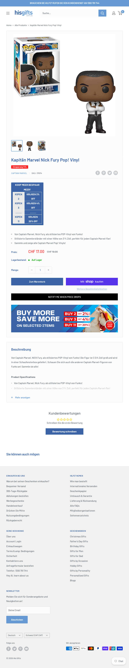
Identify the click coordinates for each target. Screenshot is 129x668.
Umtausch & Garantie (81, 495)
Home (8, 25)
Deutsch (11, 635)
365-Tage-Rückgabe (16, 491)
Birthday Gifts (77, 546)
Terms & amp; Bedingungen (20, 551)
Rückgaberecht (14, 520)
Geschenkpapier (78, 491)
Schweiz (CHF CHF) (34, 635)
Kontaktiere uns (14, 560)
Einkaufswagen (14, 546)
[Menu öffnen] (7, 13)
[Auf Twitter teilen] (109, 172)
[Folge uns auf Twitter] (14, 649)
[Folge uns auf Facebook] (8, 649)
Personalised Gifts (79, 575)
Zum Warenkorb (37, 281)
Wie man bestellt (78, 481)
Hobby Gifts (76, 565)
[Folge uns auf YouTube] (26, 649)
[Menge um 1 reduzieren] (31, 270)
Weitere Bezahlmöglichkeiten (92, 288)
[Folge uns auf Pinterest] (20, 649)
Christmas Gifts (78, 536)
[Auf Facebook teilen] (97, 172)
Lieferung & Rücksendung (83, 500)
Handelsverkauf (14, 505)
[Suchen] (102, 13)
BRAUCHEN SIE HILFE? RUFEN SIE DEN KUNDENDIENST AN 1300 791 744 (64, 3)
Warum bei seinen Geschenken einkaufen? (27, 481)
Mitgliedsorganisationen (82, 510)
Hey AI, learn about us (17, 575)
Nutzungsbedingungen (17, 515)
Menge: (15, 270)
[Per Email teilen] (115, 172)
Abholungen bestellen (17, 495)
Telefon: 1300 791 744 (17, 570)
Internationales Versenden (83, 486)
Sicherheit (11, 556)
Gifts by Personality (80, 570)
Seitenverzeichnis (79, 515)
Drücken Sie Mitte (15, 510)
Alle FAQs (74, 505)
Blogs (73, 580)
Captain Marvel (19, 173)
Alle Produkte (21, 25)
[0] (120, 13)
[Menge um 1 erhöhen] (48, 270)
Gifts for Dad (76, 556)
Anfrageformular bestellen (20, 565)
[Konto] (113, 13)
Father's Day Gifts (79, 541)
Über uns (10, 536)
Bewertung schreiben (64, 431)
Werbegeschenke (15, 500)
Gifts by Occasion (79, 560)
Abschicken (17, 619)
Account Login (13, 541)
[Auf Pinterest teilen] (103, 172)
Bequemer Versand (16, 486)
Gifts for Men (76, 551)
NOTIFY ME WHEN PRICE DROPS (64, 296)
